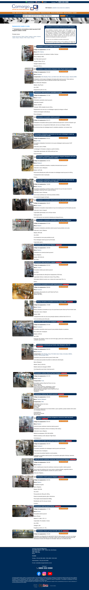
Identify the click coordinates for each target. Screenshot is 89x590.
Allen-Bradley (44, 76)
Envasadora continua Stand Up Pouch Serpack (48, 373)
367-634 (42, 324)
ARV (17, 36)
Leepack (14, 37)
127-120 (42, 95)
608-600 (42, 287)
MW (60, 76)
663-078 (42, 349)
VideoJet (72, 76)
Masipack (21, 37)
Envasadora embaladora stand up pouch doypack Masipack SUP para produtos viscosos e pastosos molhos (56, 157)
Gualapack (31, 36)
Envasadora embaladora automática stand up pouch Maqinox (54, 220)
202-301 (42, 480)
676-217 (42, 138)
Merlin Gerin (56, 76)
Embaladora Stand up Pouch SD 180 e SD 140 (49, 531)
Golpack (26, 36)
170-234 (42, 534)
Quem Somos (19, 12)
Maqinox (17, 37)
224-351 (42, 160)
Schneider (65, 354)
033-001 (42, 397)
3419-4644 (54, 558)
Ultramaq (32, 37)
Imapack (34, 36)
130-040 (42, 247)
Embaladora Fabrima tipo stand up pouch (46, 394)
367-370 (42, 376)
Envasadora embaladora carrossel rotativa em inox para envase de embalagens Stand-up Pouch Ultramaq (55, 180)
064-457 (42, 421)
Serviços (25, 12)
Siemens (36, 355)
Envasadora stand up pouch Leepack (45, 262)
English (38, 2)
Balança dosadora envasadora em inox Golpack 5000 (51, 301)
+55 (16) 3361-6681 (40, 558)
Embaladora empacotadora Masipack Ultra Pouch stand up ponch (55, 69)
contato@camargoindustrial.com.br (44, 562)
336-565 (42, 462)
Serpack (28, 37)
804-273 (42, 120)
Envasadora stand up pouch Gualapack (45, 321)
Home (13, 12)
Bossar (19, 36)
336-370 (42, 443)
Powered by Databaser (53, 585)
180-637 (42, 203)
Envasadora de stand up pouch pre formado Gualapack (50, 441)
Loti (52, 76)
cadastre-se (55, 7)
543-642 (42, 72)
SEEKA (70, 354)
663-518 (42, 265)
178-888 (42, 304)
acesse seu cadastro (64, 7)
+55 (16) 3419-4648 (43, 560)
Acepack (14, 36)
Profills (25, 37)
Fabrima (22, 36)
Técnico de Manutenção (57, 12)
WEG (75, 76)
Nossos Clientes (68, 12)
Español (45, 2)
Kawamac (39, 36)
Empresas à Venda (45, 12)
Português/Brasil (30, 2)
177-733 (42, 509)
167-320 (42, 49)
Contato (75, 12)
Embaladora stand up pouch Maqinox (47, 477)
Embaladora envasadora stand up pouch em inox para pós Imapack (55, 200)
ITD (52, 354)
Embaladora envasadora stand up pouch (48, 117)
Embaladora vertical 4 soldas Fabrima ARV (49, 46)
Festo (49, 76)
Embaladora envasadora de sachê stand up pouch (48, 284)
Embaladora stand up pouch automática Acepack (48, 92)
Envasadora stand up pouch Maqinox (45, 245)
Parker (61, 354)
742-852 (42, 184)
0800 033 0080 (63, 2)
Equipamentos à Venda (34, 12)
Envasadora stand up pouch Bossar (45, 506)
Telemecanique (65, 76)
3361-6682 (48, 558)
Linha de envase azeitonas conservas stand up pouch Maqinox (52, 459)
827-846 (42, 223)
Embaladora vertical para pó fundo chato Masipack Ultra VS (53, 345)
